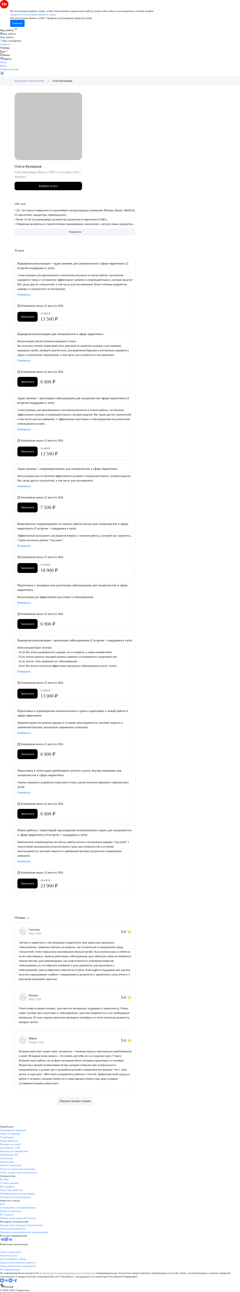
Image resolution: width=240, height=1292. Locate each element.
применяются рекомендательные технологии (68, 1273)
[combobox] (6, 1285)
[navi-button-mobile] (2, 73)
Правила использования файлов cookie (69, 18)
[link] (5, 55)
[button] (3, 62)
